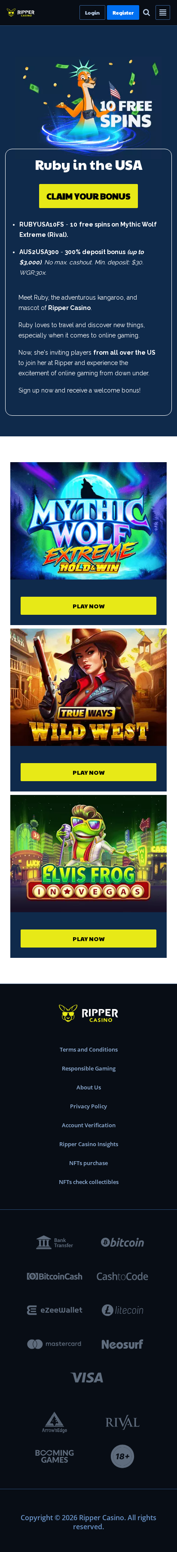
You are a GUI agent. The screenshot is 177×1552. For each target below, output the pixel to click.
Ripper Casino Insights (88, 1144)
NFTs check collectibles (89, 1182)
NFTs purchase (88, 1163)
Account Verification (89, 1125)
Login (107, 12)
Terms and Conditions (89, 1049)
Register (137, 12)
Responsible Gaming (89, 1068)
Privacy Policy (88, 1106)
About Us (88, 1087)
